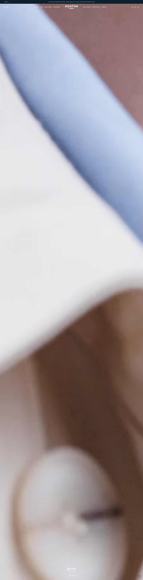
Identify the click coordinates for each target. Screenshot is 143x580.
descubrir (71, 575)
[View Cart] (138, 7)
